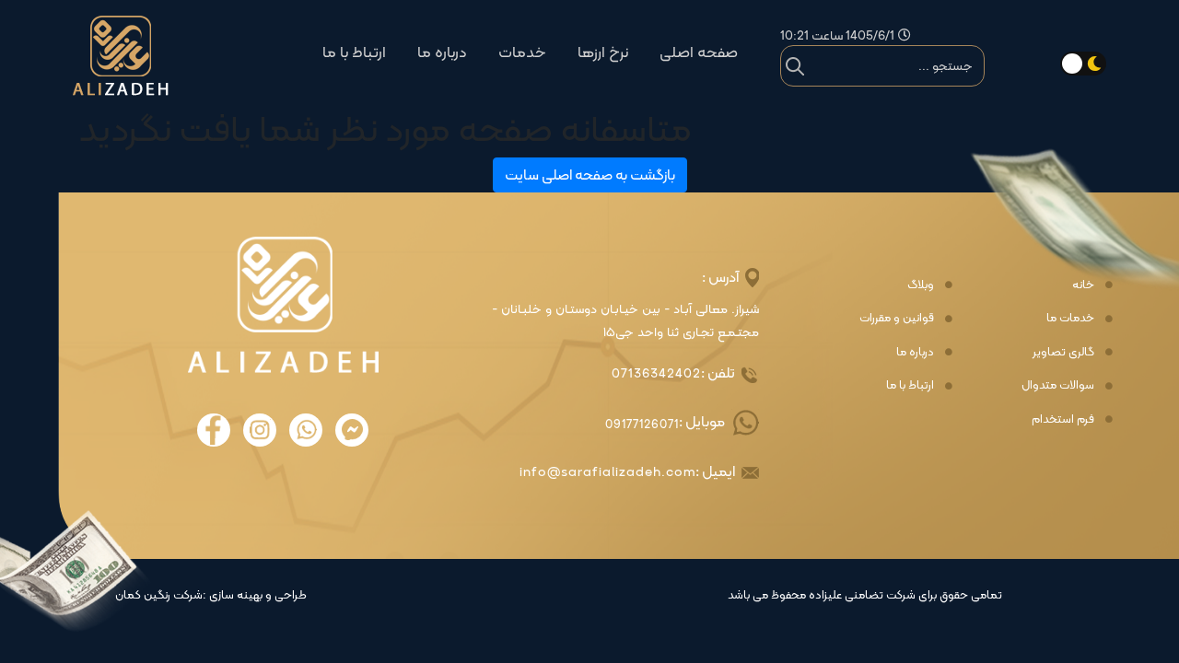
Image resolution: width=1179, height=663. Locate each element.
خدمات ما (1070, 317)
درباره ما (442, 52)
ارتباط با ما (354, 52)
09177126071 (642, 424)
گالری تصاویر (1063, 352)
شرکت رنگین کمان (159, 595)
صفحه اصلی (699, 52)
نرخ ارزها (603, 52)
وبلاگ (920, 284)
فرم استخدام (1063, 419)
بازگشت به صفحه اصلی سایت (590, 174)
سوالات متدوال (1057, 385)
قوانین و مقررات (896, 317)
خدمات (522, 52)
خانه (1083, 284)
